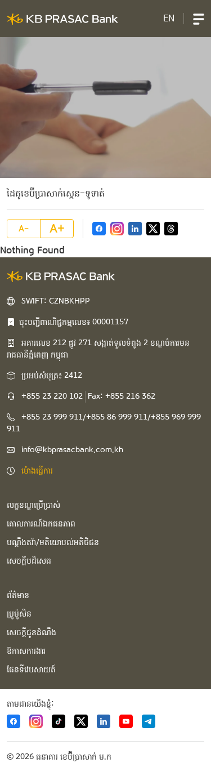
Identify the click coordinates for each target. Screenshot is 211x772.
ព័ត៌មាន (18, 595)
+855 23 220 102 (52, 396)
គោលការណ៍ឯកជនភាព (41, 524)
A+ (57, 228)
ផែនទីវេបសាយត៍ (31, 669)
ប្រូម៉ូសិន (19, 614)
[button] (198, 18)
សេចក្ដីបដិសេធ (29, 561)
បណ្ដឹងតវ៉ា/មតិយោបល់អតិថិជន (53, 542)
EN (168, 18)
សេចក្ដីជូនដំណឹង (31, 632)
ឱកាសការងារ (26, 651)
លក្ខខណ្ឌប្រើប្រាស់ (33, 505)
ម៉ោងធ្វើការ (37, 471)
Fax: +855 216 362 (121, 396)
